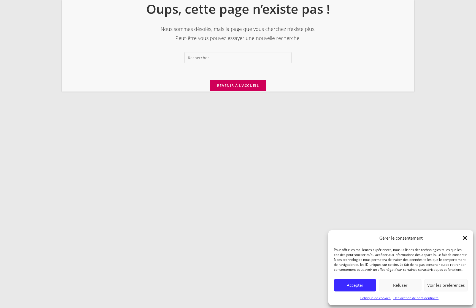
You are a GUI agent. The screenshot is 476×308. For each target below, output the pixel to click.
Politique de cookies (375, 298)
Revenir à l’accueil (238, 85)
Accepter (355, 285)
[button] (465, 238)
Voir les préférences (446, 285)
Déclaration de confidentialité (416, 298)
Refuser (400, 285)
